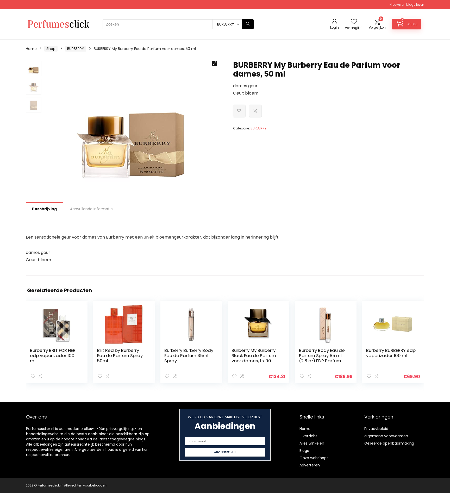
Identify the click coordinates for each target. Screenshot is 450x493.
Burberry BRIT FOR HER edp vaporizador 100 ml (53, 355)
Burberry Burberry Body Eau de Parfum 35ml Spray (188, 355)
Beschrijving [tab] (44, 208)
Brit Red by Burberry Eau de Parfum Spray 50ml (120, 355)
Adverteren (309, 465)
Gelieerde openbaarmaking (389, 443)
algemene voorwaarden (386, 436)
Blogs (304, 450)
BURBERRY (75, 48)
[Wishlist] (354, 22)
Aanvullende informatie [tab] (91, 208)
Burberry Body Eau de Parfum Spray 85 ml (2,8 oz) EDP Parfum (322, 355)
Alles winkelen (311, 443)
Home (31, 48)
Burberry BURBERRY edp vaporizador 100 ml (391, 353)
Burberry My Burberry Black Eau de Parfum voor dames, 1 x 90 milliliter (254, 358)
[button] (214, 63)
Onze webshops (313, 457)
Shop (50, 48)
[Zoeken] (248, 24)
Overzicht (308, 436)
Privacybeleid (376, 428)
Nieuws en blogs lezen (407, 4)
